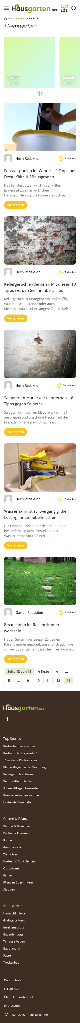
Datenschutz (12, 980)
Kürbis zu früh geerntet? (20, 753)
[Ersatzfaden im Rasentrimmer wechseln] (40, 581)
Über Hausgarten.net (18, 997)
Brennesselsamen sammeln (22, 795)
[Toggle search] (73, 8)
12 (58, 680)
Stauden (9, 889)
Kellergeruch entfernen (19, 774)
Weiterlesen (15, 205)
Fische (7, 840)
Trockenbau (11, 962)
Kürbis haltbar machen (19, 746)
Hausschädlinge (14, 913)
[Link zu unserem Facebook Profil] (7, 719)
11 (48, 680)
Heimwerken (18, 18)
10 (38, 680)
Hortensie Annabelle (17, 802)
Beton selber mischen (18, 781)
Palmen (8, 875)
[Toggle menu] (6, 8)
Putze (7, 955)
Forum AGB (11, 989)
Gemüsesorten (13, 847)
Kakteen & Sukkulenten (19, 861)
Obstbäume (11, 868)
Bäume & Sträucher (16, 826)
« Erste (43, 671)
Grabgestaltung (14, 920)
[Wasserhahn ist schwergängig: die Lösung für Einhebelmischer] (40, 467)
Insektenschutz (13, 927)
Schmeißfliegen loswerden (21, 788)
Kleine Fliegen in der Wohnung (24, 767)
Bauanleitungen (14, 934)
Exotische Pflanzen (16, 833)
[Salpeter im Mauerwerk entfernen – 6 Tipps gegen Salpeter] (40, 354)
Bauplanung (11, 948)
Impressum (12, 1006)
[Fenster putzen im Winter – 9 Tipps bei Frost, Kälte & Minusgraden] (40, 127)
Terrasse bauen (14, 941)
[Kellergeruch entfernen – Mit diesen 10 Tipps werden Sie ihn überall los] (40, 240)
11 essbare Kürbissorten (20, 760)
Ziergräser (10, 854)
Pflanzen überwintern (18, 882)
